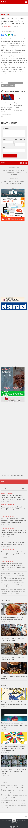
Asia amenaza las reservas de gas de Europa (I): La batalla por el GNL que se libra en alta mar (13, 509)
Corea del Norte (11, 83)
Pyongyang (6, 591)
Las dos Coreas (17, 800)
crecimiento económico (5, 580)
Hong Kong (6, 585)
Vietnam (12, 593)
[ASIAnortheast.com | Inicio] (4, 2)
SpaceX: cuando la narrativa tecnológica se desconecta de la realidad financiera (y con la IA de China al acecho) (13, 532)
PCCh (12, 589)
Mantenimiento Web (7, 475)
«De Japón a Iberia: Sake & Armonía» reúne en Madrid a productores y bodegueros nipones (13, 771)
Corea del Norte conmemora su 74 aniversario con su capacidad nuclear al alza (6, 107)
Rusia (11, 591)
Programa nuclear (21, 589)
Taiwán (17, 591)
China (7, 575)
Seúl (14, 591)
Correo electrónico (19, 140)
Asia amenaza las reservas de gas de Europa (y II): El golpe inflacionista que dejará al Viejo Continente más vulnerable (13, 497)
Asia (12, 573)
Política (10, 14)
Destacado (4, 493)
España (20, 580)
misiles (7, 589)
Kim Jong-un (9, 587)
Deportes (4, 540)
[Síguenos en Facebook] (21, 163)
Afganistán (3, 573)
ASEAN (9, 573)
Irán (13, 585)
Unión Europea (8, 593)
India (11, 585)
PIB (17, 589)
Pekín (15, 589)
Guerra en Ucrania (23, 795)
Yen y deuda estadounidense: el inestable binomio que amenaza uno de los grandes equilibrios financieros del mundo (13, 520)
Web (4, 147)
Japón (7, 85)
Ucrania (3, 593)
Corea (14, 575)
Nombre (5, 139)
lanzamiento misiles (16, 587)
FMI (17, 582)
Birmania (16, 573)
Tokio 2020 (22, 591)
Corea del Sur (20, 83)
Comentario (6, 128)
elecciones (16, 580)
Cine (11, 575)
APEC (7, 573)
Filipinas (14, 582)
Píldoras (4, 14)
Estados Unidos (7, 582)
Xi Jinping (17, 593)
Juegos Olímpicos (20, 798)
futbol (19, 582)
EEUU (3, 85)
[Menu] (26, 2)
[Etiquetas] (22, 489)
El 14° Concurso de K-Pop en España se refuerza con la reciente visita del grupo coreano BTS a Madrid (13, 748)
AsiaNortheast (8, 26)
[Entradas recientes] (14, 489)
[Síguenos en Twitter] (23, 163)
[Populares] (5, 489)
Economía (11, 493)
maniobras (12, 85)
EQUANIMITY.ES (18, 475)
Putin (2, 591)
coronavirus (21, 578)
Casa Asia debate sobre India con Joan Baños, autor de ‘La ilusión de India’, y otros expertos (14, 725)
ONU (10, 589)
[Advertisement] (14, 7)
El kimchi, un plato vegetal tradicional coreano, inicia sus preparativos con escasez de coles (12, 619)
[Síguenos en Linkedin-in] (26, 163)
